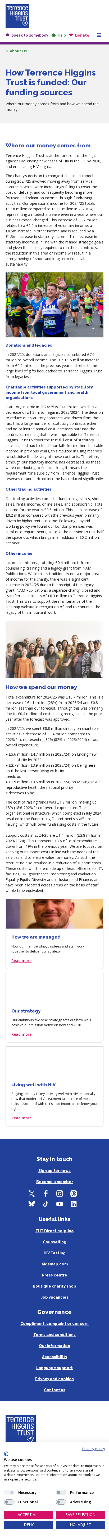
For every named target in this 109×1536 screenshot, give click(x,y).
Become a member (54, 1182)
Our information (54, 1346)
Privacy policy (93, 1448)
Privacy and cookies (54, 1379)
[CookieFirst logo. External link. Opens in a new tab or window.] (6, 1454)
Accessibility (54, 1357)
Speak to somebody (30, 35)
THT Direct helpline (54, 1231)
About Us (18, 50)
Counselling (54, 1242)
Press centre (54, 1275)
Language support (54, 1368)
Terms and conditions (54, 1335)
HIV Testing (55, 1253)
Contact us (54, 1390)
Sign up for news (54, 1171)
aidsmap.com (55, 1264)
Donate (82, 35)
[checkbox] (9, 1492)
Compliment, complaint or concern (54, 1323)
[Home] (17, 16)
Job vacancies (55, 1297)
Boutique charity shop (54, 1286)
